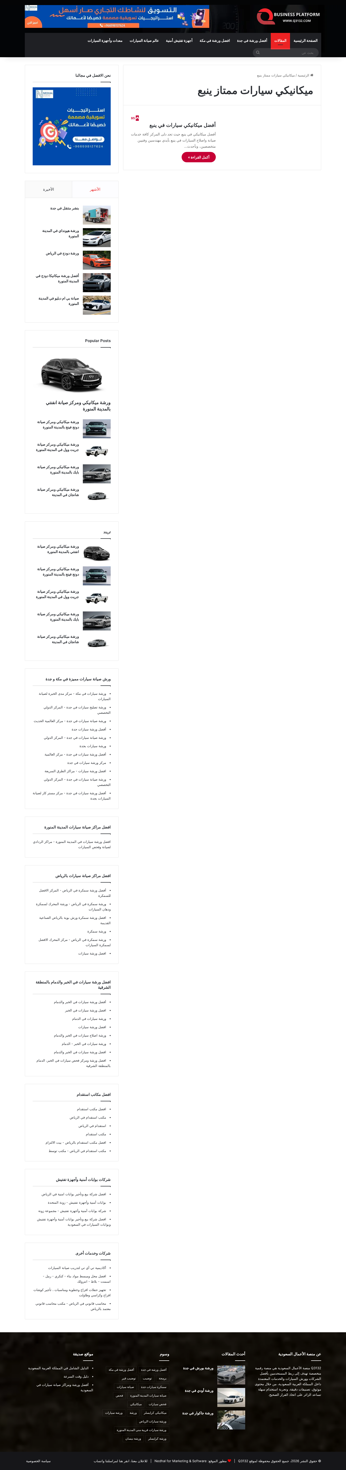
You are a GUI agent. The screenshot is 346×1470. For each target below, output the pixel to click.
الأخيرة (48, 189)
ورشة (133, 1413)
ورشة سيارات (114, 1413)
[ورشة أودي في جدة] (231, 1397)
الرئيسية (304, 75)
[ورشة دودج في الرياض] (97, 260)
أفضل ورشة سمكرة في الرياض (83, 890)
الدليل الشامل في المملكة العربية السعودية (58, 1368)
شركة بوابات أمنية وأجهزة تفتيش (82, 1211)
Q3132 (242, 1461)
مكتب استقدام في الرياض (88, 1117)
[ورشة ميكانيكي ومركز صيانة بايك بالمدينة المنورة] (97, 473)
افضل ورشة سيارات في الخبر (85, 1010)
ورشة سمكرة (96, 931)
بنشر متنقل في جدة (64, 208)
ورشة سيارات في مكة (90, 693)
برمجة (162, 1378)
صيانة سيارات (125, 1387)
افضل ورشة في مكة (215, 40)
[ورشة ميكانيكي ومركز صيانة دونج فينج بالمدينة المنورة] (97, 428)
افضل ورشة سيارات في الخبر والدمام (80, 1052)
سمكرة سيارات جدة (153, 1387)
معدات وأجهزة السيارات (105, 40)
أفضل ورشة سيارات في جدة (85, 754)
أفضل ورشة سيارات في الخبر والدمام (80, 1002)
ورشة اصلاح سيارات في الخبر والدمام (80, 1035)
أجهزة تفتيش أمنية (179, 40)
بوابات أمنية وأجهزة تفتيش (87, 1202)
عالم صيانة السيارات (144, 40)
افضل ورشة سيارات (91, 771)
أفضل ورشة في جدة (252, 40)
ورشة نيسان (133, 1438)
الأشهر (95, 189)
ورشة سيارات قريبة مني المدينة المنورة (141, 1430)
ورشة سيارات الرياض (152, 1421)
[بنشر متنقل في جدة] (97, 215)
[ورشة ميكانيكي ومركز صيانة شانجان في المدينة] (97, 496)
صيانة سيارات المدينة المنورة (148, 1395)
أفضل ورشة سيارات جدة (89, 729)
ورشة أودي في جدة (199, 1390)
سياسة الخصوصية (38, 1461)
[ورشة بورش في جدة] (231, 1374)
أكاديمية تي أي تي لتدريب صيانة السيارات (77, 1268)
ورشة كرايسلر (157, 1438)
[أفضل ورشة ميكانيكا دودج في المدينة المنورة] (97, 282)
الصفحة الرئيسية (306, 40)
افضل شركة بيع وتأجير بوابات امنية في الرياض (74, 1194)
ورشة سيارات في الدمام (89, 1019)
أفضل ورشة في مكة (121, 1370)
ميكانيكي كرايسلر (155, 1413)
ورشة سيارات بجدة (93, 746)
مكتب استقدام (96, 1134)
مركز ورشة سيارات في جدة (86, 763)
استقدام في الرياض (92, 1126)
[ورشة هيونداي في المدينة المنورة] (97, 237)
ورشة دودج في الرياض (62, 253)
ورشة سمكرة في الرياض (88, 904)
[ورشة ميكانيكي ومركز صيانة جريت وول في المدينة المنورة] (97, 451)
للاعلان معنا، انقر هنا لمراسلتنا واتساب (120, 1461)
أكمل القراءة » (198, 157)
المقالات (280, 40)
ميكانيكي (136, 1404)
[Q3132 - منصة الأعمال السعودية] (288, 16)
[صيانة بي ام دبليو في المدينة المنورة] (97, 305)
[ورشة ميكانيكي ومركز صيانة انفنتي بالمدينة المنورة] (72, 375)
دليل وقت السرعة (76, 1376)
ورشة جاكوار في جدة (198, 1413)
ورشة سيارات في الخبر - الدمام (84, 1044)
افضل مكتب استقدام (91, 1109)
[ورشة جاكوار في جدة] (231, 1420)
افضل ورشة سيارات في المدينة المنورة (83, 842)
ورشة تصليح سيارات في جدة (85, 707)
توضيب (147, 1378)
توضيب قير (129, 1378)
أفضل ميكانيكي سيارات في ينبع (182, 125)
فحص (119, 1395)
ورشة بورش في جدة (198, 1368)
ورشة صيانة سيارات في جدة (86, 721)
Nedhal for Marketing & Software (180, 1461)
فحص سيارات (157, 1404)
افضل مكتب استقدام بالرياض (85, 1142)
